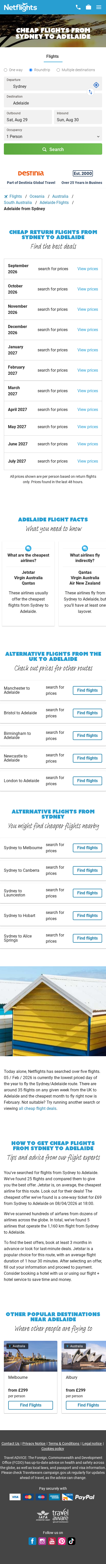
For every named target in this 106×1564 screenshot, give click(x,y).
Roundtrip (42, 70)
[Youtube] (52, 1541)
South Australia (18, 202)
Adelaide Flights (55, 202)
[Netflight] (20, 7)
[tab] (53, 56)
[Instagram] (42, 1541)
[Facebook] (32, 1541)
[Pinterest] (62, 1541)
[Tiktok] (71, 1541)
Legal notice (92, 1443)
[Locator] (96, 85)
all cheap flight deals (37, 1108)
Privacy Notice (34, 1443)
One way (16, 70)
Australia (60, 196)
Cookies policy (52, 1449)
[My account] (88, 7)
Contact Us (11, 1443)
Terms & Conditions (64, 1443)
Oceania (38, 196)
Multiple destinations (78, 70)
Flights (15, 196)
